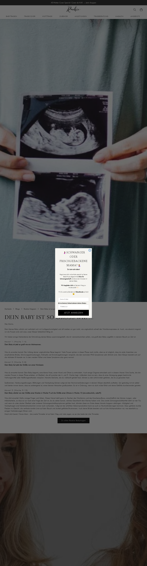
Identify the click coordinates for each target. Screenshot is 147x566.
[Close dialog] (90, 250)
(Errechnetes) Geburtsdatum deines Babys (72, 303)
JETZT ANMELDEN (73, 312)
